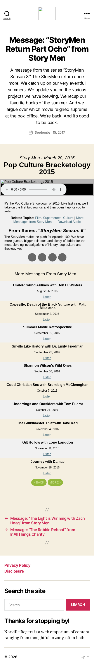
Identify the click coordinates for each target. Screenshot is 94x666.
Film (38, 218)
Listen (47, 297)
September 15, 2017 (50, 132)
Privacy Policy (17, 565)
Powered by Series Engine (47, 494)
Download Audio (69, 222)
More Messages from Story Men (48, 220)
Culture (68, 218)
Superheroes (52, 218)
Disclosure (14, 571)
